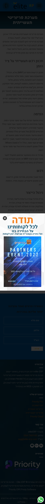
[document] (22, 252)
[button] (5, 218)
